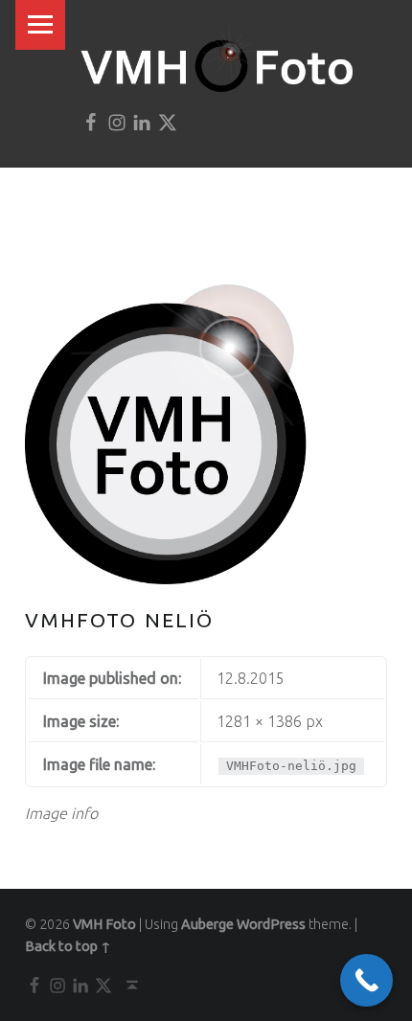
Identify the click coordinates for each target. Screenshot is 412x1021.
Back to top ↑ (68, 946)
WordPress (271, 924)
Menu (40, 25)
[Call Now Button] (366, 980)
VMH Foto (104, 924)
